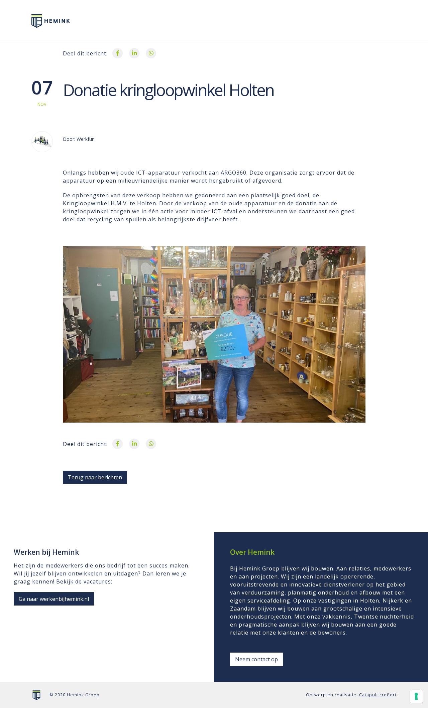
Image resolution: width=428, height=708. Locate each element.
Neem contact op (256, 659)
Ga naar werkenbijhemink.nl (54, 599)
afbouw (370, 592)
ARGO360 (233, 172)
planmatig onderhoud (318, 592)
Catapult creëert (378, 695)
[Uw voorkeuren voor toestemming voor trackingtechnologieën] (416, 696)
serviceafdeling (268, 600)
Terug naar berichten (95, 477)
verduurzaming (263, 592)
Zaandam (243, 608)
